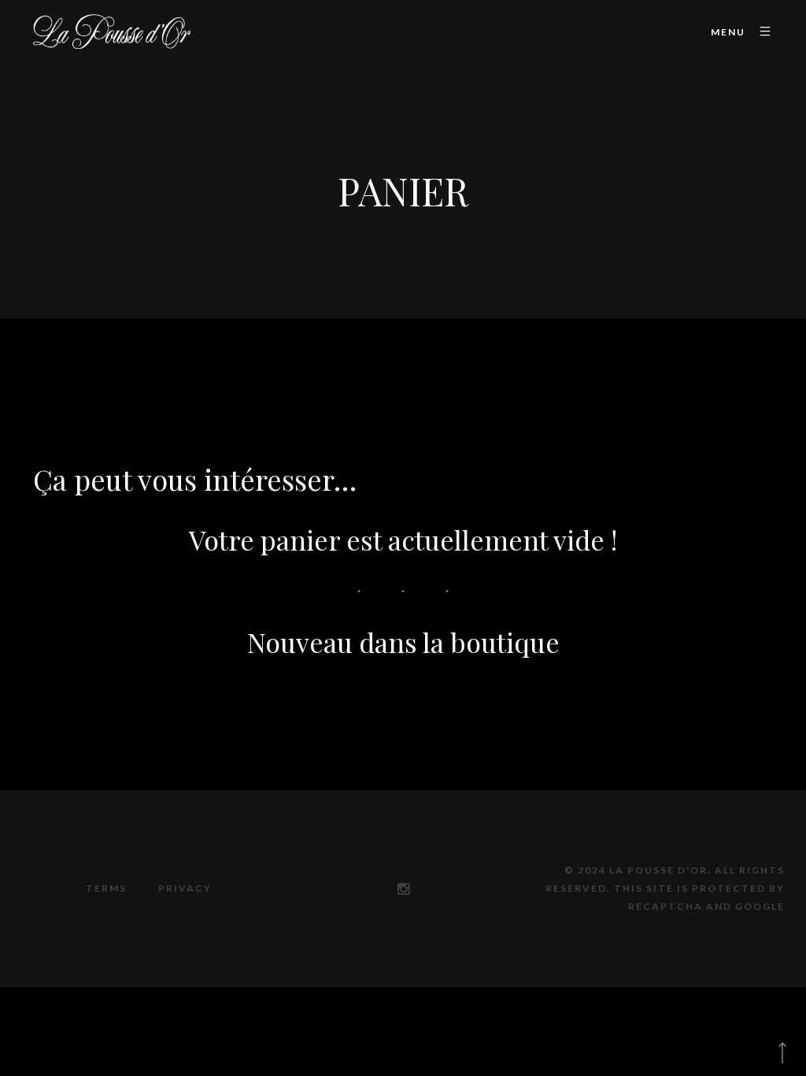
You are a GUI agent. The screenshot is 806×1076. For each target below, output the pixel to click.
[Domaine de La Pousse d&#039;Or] (111, 32)
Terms (106, 888)
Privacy (185, 888)
